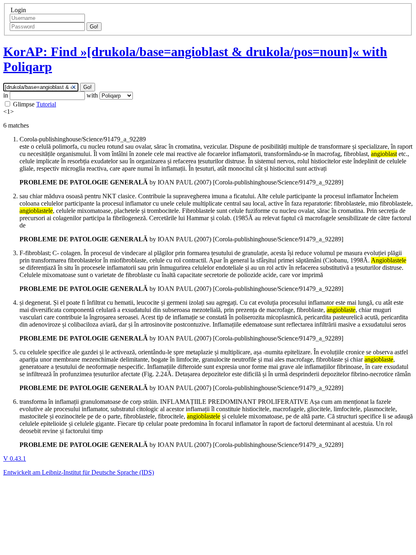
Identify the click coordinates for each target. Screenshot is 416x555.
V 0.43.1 (14, 458)
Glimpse (24, 104)
